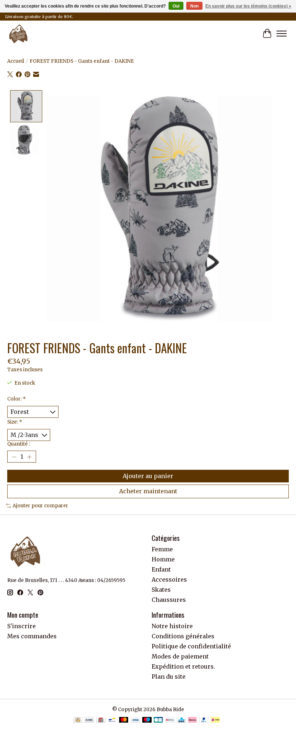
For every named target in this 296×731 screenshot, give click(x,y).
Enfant (161, 569)
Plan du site (169, 676)
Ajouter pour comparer (40, 506)
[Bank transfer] (89, 720)
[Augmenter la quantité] (29, 456)
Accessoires (169, 579)
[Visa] (135, 720)
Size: (14, 422)
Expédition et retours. (183, 666)
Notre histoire (172, 626)
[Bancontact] (112, 720)
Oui (176, 6)
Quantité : (18, 444)
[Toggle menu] (281, 33)
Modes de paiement (180, 656)
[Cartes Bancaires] (158, 720)
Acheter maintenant (148, 491)
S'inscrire (21, 626)
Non (194, 6)
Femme (162, 549)
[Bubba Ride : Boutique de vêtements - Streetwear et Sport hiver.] (18, 33)
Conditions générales (183, 636)
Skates (161, 589)
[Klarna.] (192, 720)
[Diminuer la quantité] (14, 456)
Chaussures (169, 599)
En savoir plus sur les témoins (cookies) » (248, 6)
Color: (16, 399)
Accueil (15, 61)
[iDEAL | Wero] (215, 720)
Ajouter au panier (148, 476)
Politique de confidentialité (191, 646)
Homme (163, 559)
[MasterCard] (124, 720)
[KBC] (181, 720)
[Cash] (77, 720)
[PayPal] (204, 720)
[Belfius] (169, 720)
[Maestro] (147, 720)
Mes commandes (32, 636)
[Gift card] (100, 720)
